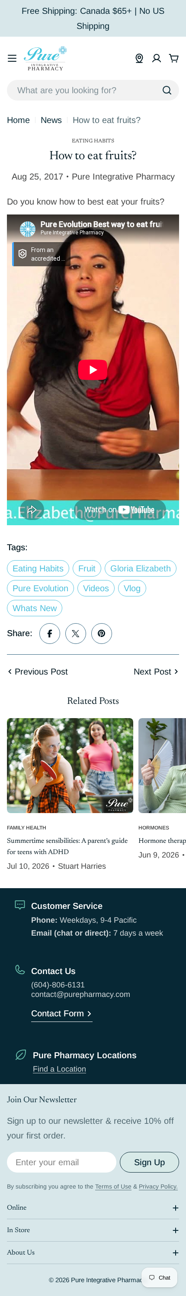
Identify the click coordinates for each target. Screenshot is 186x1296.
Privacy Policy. (158, 1186)
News (51, 120)
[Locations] (139, 58)
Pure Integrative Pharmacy (108, 1279)
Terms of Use (113, 1186)
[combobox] (93, 90)
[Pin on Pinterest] (101, 633)
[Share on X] (75, 633)
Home (18, 120)
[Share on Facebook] (49, 633)
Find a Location (59, 1069)
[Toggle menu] (12, 58)
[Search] (167, 90)
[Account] (156, 58)
